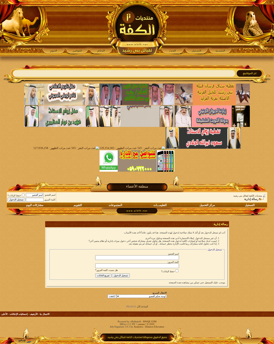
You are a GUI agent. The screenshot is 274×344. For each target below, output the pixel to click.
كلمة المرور (49, 199)
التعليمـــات (160, 205)
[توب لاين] (25, 341)
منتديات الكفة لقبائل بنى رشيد (247, 195)
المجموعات (115, 205)
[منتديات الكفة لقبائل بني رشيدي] (137, 28)
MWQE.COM (149, 321)
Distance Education (154, 326)
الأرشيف (34, 314)
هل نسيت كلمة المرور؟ (106, 270)
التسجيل (250, 205)
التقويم (78, 205)
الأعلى (4, 314)
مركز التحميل (207, 205)
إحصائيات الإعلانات (19, 314)
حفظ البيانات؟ (14, 195)
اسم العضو (50, 195)
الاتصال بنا (44, 314)
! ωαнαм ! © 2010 (145, 324)
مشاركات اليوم (34, 205)
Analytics (138, 326)
